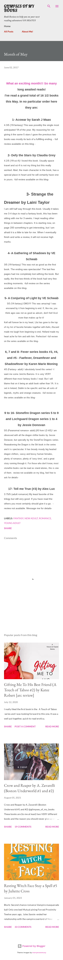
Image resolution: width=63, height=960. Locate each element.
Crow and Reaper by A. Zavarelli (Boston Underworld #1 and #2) (29, 788)
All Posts (8, 31)
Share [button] (8, 528)
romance (45, 518)
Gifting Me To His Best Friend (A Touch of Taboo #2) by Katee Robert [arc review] (30, 690)
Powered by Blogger (33, 946)
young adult (12, 523)
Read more (52, 726)
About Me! (27, 31)
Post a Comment (25, 726)
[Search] (49, 6)
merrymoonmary (39, 952)
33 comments (23, 926)
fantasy (18, 518)
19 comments (23, 826)
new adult (31, 518)
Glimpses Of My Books (19, 8)
